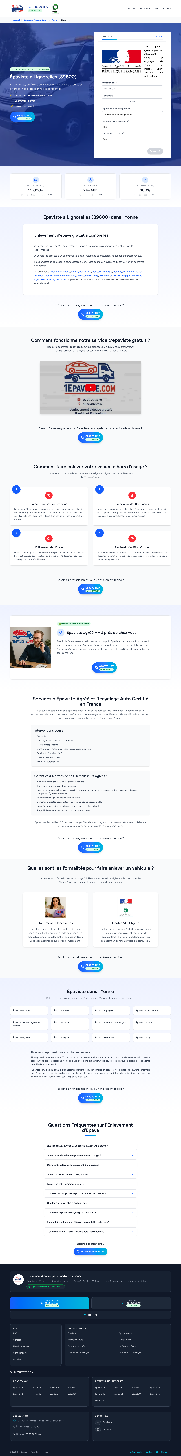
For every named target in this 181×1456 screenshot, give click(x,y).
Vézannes (61, 279)
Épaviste (72, 1333)
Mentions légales (21, 1346)
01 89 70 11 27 (40, 6)
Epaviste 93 (36, 1394)
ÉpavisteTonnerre (144, 1022)
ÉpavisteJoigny (61, 1037)
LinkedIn (107, 1429)
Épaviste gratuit (126, 1333)
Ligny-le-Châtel (50, 275)
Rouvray (117, 271)
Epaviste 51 (118, 1394)
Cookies (17, 1359)
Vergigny (126, 275)
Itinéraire (92, 1315)
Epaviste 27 (136, 1387)
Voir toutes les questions (92, 1251)
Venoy (80, 275)
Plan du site (166, 1452)
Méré (88, 275)
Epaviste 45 (100, 1394)
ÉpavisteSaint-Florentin (147, 1010)
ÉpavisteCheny (61, 1022)
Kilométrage (108, 95)
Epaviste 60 (137, 1394)
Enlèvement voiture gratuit (131, 1352)
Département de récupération (117, 108)
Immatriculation (110, 82)
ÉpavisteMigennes (22, 1037)
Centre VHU (125, 1339)
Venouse (97, 271)
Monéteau (104, 275)
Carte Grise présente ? (113, 133)
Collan (43, 279)
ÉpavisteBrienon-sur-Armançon (110, 1022)
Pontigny (107, 271)
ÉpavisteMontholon (104, 1037)
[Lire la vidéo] (90, 387)
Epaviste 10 (118, 1387)
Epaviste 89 (100, 1400)
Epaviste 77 (36, 1387)
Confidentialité (20, 1353)
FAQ (157, 8)
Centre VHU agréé (76, 1346)
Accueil (131, 8)
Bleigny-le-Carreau (81, 271)
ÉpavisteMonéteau (22, 1010)
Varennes (65, 275)
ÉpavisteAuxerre (62, 1010)
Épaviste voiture (75, 1339)
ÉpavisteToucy (143, 1037)
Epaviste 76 (155, 1394)
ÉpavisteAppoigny (104, 1010)
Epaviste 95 (73, 1394)
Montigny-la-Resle (60, 271)
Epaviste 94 (54, 1394)
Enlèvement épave (128, 1346)
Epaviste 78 (54, 1387)
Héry (73, 275)
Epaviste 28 (155, 1387)
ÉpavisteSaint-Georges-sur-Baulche (26, 1024)
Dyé (36, 279)
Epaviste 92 (18, 1394)
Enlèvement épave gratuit (80, 1352)
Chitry (95, 275)
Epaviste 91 (72, 1387)
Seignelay (137, 275)
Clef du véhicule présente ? (115, 121)
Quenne (115, 275)
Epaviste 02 (100, 1387)
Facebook (107, 1422)
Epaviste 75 (18, 1387)
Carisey (51, 279)
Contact (167, 8)
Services (144, 8)
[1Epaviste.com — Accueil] (18, 1279)
